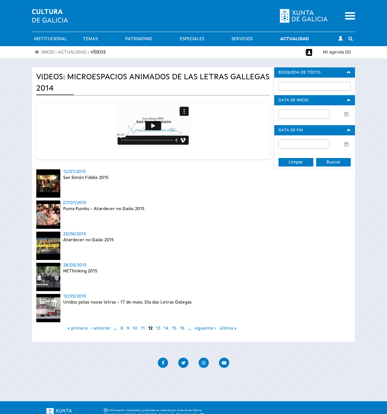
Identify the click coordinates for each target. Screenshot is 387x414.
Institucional (50, 39)
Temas (90, 39)
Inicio (47, 52)
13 (158, 328)
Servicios (242, 39)
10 (135, 328)
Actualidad (294, 39)
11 (143, 328)
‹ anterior (100, 328)
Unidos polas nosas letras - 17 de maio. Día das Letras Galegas (127, 302)
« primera (77, 328)
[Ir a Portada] (50, 19)
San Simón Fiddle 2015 (86, 178)
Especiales (192, 39)
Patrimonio (138, 39)
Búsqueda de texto (299, 72)
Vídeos (98, 52)
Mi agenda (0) (337, 52)
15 (174, 328)
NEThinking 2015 (80, 271)
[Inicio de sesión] (340, 39)
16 (182, 328)
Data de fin (290, 130)
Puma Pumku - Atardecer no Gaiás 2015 (103, 209)
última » (228, 328)
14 (166, 328)
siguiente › (205, 328)
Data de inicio (293, 100)
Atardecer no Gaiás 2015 (88, 240)
